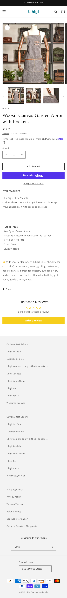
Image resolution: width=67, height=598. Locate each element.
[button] (4, 11)
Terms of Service (15, 504)
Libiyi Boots (13, 395)
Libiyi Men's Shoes (16, 380)
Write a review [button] (33, 320)
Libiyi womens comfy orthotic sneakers (27, 366)
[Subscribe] (52, 547)
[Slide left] (3, 96)
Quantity (6, 148)
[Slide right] (63, 96)
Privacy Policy (14, 496)
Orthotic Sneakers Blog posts (22, 526)
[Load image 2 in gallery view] (33, 96)
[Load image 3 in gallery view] (51, 96)
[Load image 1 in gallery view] (16, 96)
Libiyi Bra (11, 388)
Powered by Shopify (39, 592)
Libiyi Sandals (14, 373)
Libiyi (28, 592)
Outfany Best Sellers (17, 344)
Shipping (5, 133)
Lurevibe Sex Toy (15, 358)
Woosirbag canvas (16, 402)
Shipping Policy (15, 489)
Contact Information (17, 518)
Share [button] (9, 289)
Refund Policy (14, 511)
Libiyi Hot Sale (14, 351)
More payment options (34, 183)
